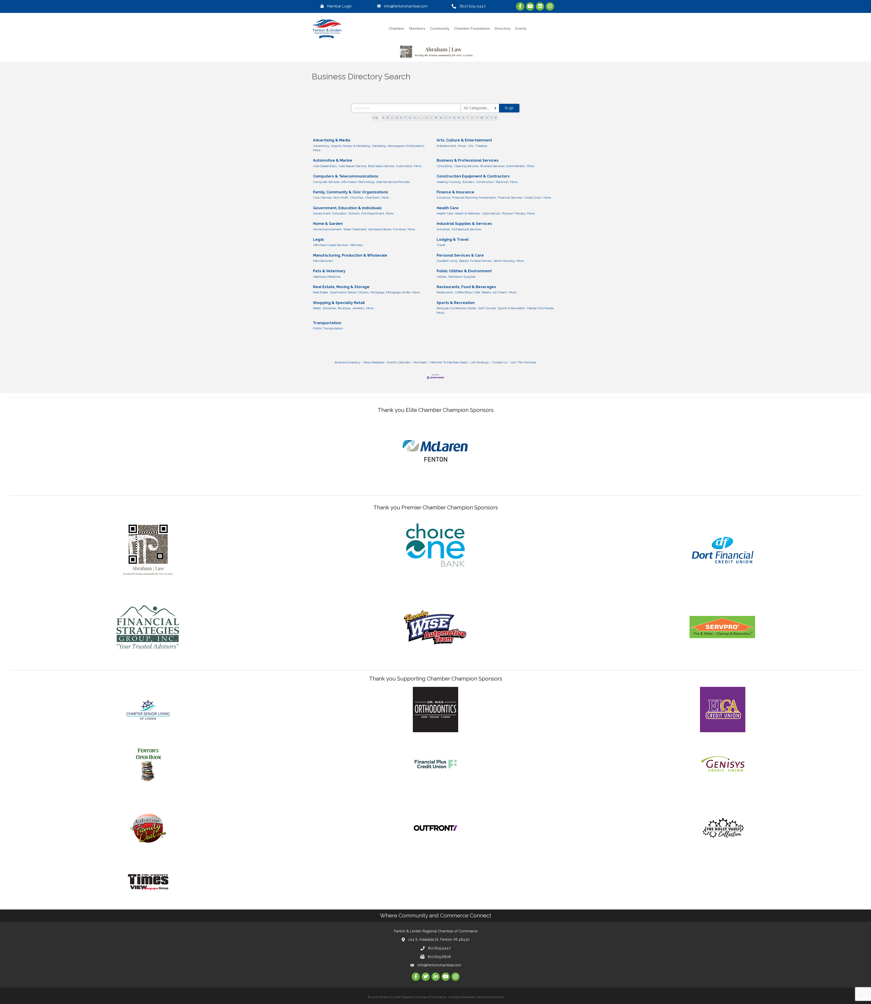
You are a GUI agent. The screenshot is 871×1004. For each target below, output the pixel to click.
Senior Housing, (504, 261)
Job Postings (480, 362)
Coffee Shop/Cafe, (468, 292)
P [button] (450, 117)
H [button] (415, 117)
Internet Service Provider (393, 182)
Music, (462, 146)
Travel (441, 245)
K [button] (427, 117)
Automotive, (404, 166)
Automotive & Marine (332, 160)
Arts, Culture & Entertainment (464, 140)
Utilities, (442, 276)
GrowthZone (495, 997)
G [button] (410, 117)
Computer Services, (326, 182)
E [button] (401, 117)
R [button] (459, 117)
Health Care (448, 208)
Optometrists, (491, 213)
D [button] (397, 117)
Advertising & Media (331, 140)
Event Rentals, (516, 166)
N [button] (441, 117)
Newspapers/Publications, (406, 146)
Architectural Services (466, 229)
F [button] (405, 117)
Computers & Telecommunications (345, 176)
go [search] (511, 108)
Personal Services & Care (460, 255)
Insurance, (444, 197)
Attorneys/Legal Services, (331, 245)
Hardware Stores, (380, 229)
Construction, (485, 182)
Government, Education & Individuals (347, 208)
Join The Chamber (523, 362)
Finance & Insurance (455, 192)
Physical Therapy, (514, 213)
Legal (318, 239)
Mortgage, (377, 292)
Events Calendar (398, 362)
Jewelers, (358, 308)
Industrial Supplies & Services (464, 223)
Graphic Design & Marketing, (351, 146)
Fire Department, (373, 213)
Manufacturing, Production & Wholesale (350, 255)
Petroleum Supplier (462, 276)
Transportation (327, 323)
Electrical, (502, 182)
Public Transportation (328, 328)
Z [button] (496, 117)
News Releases (374, 362)
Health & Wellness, (468, 213)
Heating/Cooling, (449, 182)
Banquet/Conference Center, (457, 308)
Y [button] (491, 117)
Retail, (317, 308)
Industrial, (443, 229)
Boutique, (344, 308)
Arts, (471, 146)
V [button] (477, 117)
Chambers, (372, 197)
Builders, (468, 182)
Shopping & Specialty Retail (339, 303)
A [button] (383, 117)
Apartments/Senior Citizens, (349, 292)
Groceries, (330, 308)
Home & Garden (328, 223)
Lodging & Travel (453, 239)
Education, (340, 213)
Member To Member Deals (448, 362)
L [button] (431, 117)
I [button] (418, 117)
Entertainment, (447, 146)
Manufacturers (323, 261)
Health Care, (445, 213)
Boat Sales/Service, (381, 166)
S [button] (463, 117)
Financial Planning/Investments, (474, 197)
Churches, (357, 197)
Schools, (354, 213)
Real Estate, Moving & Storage (341, 287)
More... (317, 150)
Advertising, (321, 146)
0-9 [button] (375, 117)
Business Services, (492, 166)
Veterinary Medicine (326, 276)
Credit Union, (533, 197)
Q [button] (454, 117)
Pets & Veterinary (329, 271)
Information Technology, (358, 182)
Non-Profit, (341, 197)
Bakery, (487, 292)
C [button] (392, 117)
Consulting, (445, 166)
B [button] (388, 117)
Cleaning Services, (466, 166)
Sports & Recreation (456, 303)
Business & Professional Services (468, 160)
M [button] (436, 117)
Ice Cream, (500, 292)
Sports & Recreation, (512, 308)
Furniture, (399, 229)
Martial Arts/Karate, (540, 308)
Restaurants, (445, 292)
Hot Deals (420, 362)
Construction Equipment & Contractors (473, 176)
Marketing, (379, 146)
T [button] (467, 117)
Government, (322, 213)
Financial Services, (510, 197)
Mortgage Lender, (398, 292)
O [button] (445, 117)
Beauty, (464, 261)
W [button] (481, 117)
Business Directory (347, 362)
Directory (503, 29)
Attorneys (356, 245)
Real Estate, (321, 292)
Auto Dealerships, (325, 166)
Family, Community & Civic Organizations (350, 192)
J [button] (422, 117)
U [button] (472, 117)
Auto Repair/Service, (352, 166)
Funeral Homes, (481, 261)
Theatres (481, 146)
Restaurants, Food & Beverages (466, 287)
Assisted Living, (447, 261)
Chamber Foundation (472, 29)
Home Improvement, (327, 229)
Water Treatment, (355, 229)
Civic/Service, (322, 197)
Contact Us (499, 362)
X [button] (487, 117)
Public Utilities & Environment (464, 271)
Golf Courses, (487, 308)
